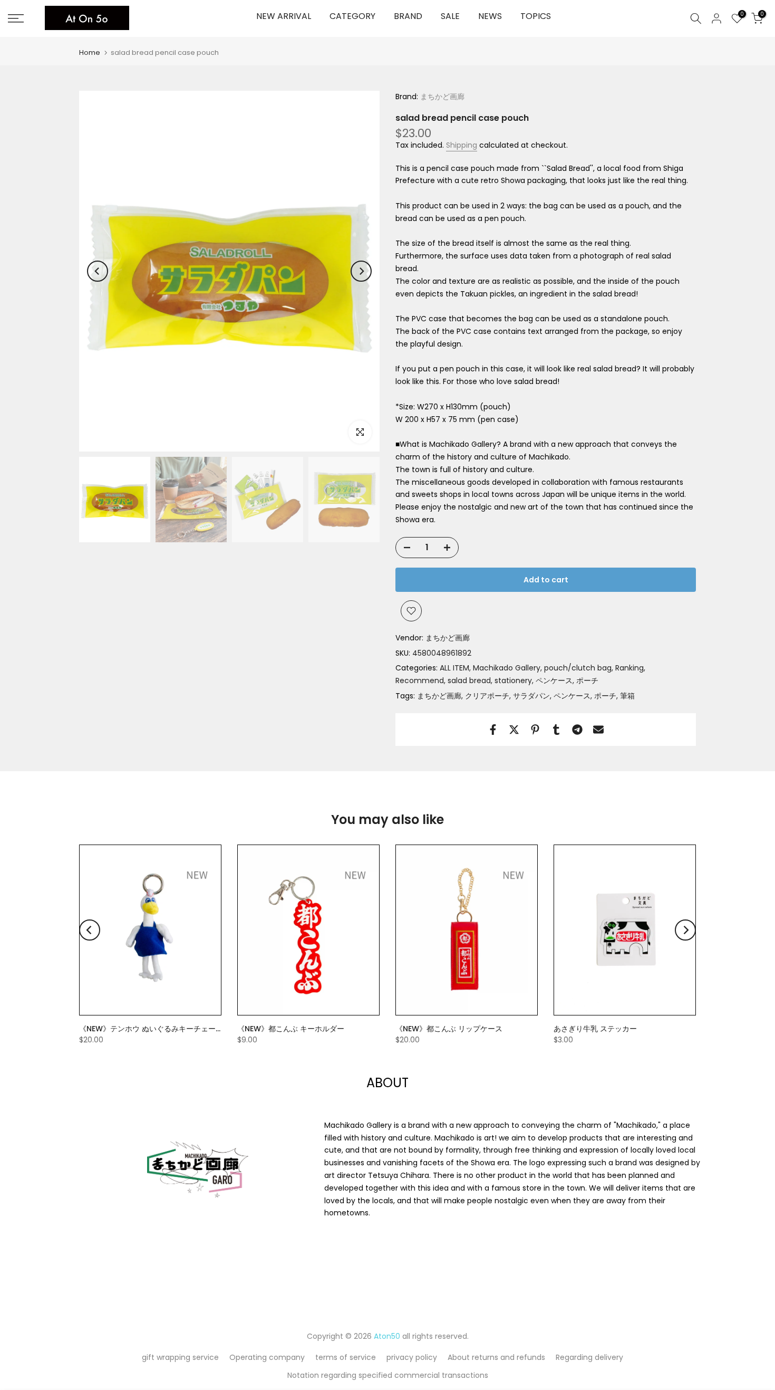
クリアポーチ (487, 696)
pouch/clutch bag (578, 668)
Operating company (267, 1357)
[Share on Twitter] (514, 729)
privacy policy (411, 1357)
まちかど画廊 (441, 96)
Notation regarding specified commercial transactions (387, 1375)
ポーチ (587, 680)
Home (89, 52)
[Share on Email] (598, 729)
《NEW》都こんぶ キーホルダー (290, 1028)
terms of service (345, 1357)
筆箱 (627, 696)
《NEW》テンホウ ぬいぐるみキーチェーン (147, 1033)
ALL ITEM (454, 668)
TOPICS (535, 16)
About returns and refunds (496, 1357)
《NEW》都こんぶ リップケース (448, 1028)
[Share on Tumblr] (556, 729)
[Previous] (97, 271)
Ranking (629, 668)
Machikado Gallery (506, 668)
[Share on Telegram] (577, 729)
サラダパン (531, 696)
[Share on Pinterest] (535, 729)
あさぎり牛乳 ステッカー (595, 1028)
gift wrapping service (180, 1357)
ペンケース (554, 680)
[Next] (361, 271)
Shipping (461, 145)
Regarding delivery (589, 1357)
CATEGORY (352, 16)
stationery (513, 680)
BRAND (408, 16)
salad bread (469, 680)
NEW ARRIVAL (283, 16)
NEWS (490, 16)
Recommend (419, 680)
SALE (450, 16)
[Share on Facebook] (493, 729)
